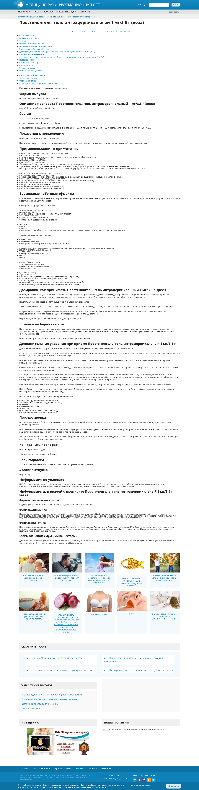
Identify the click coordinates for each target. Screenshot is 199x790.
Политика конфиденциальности (115, 779)
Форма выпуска (26, 35)
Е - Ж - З (84, 31)
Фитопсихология (31, 708)
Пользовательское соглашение (114, 782)
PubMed (106, 729)
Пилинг (131, 613)
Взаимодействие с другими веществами (38, 83)
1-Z (70, 31)
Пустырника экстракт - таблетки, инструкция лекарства (141, 670)
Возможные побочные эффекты (34, 49)
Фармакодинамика (28, 78)
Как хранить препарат (29, 62)
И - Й (91, 31)
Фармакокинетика (27, 81)
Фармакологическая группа (32, 75)
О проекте (24, 769)
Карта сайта (106, 769)
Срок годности (26, 65)
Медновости (24, 12)
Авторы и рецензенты (42, 769)
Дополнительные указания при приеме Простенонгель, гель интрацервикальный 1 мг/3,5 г (62, 57)
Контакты (93, 769)
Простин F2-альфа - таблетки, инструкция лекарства (62, 670)
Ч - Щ (120, 31)
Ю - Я (127, 31)
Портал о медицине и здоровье (33, 16)
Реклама (80, 769)
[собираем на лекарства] (58, 744)
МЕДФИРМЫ (85, 12)
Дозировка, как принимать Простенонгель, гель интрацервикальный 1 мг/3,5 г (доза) (59, 51)
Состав (22, 41)
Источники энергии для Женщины (40, 703)
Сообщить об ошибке (110, 775)
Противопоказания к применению (35, 46)
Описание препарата (29, 38)
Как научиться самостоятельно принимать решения (49, 699)
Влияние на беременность (31, 54)
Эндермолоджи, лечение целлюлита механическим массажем (164, 616)
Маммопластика (99, 614)
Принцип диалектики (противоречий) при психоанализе (52, 694)
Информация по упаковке (31, 70)
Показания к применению (31, 43)
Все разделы (174, 12)
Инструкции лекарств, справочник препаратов (72, 16)
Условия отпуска (27, 68)
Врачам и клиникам (63, 769)
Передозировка (26, 60)
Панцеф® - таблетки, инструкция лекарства (57, 658)
